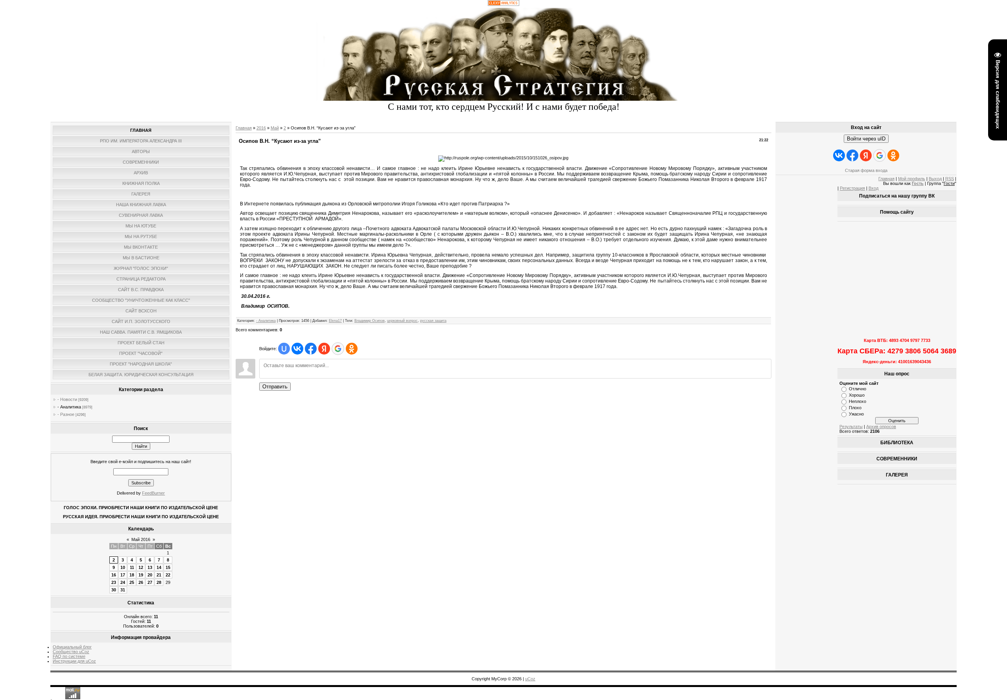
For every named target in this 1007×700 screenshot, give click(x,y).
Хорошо (857, 395)
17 (122, 575)
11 (132, 567)
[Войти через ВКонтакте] (297, 349)
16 (113, 575)
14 (159, 567)
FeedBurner (153, 493)
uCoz (530, 678)
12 (140, 567)
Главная (244, 128)
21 (159, 575)
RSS (949, 178)
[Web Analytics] (503, 4)
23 (113, 582)
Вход (873, 188)
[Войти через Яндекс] (324, 349)
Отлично (857, 388)
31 (122, 589)
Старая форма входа (866, 170)
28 (159, 582)
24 (122, 582)
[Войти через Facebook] (311, 349)
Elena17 (335, 321)
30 (113, 589)
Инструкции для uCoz (74, 661)
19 (140, 575)
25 (131, 582)
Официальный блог (72, 647)
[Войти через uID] (284, 349)
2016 (261, 128)
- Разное (65, 414)
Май (275, 128)
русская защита (433, 321)
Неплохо (857, 401)
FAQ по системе (69, 656)
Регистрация (852, 188)
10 (122, 567)
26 (140, 582)
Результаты (851, 426)
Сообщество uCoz (71, 651)
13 (150, 567)
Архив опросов (881, 426)
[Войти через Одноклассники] (352, 349)
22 (168, 575)
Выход (935, 178)
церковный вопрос (402, 321)
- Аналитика (69, 406)
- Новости (67, 399)
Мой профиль (911, 178)
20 (150, 575)
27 (150, 582)
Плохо (855, 407)
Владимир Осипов (369, 321)
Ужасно (856, 414)
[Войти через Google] (338, 348)
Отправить (275, 387)
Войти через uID (866, 139)
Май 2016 (140, 539)
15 (168, 567)
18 (131, 575)
